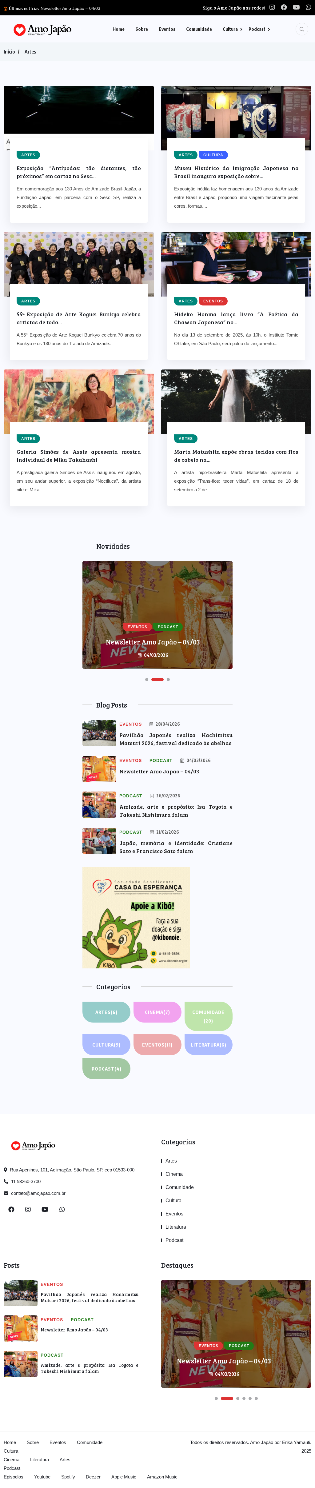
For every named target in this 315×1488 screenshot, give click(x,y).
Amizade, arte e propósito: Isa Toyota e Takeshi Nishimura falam (89, 1368)
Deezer (93, 1476)
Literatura (208, 1044)
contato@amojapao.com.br (38, 1193)
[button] (146, 679)
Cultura (230, 29)
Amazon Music (162, 1476)
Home (119, 29)
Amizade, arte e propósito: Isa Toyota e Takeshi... (129, 8)
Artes (30, 52)
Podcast (257, 29)
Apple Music (123, 1476)
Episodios (13, 1476)
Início (9, 52)
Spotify (68, 1476)
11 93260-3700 (25, 1181)
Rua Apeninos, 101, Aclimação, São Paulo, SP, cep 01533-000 (71, 1169)
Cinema (157, 1012)
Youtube (42, 1476)
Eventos (167, 29)
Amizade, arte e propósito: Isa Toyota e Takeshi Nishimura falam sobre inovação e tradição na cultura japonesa (153, 628)
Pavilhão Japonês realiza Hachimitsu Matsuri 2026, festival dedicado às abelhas (89, 1297)
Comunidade (199, 29)
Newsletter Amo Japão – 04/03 (159, 771)
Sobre (141, 29)
